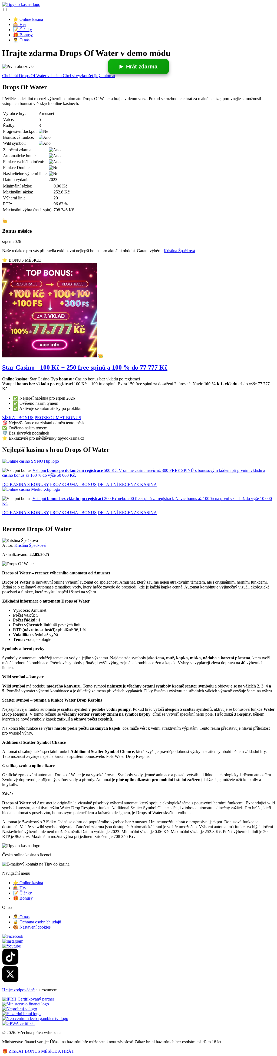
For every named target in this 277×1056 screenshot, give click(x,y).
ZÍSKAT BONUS (18, 417)
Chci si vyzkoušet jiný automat (89, 75)
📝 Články (22, 29)
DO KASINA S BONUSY (25, 484)
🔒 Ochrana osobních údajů (37, 922)
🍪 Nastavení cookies (32, 927)
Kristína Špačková (179, 250)
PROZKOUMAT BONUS (58, 417)
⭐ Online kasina (28, 19)
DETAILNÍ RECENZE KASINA (127, 484)
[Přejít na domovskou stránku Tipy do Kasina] (21, 4)
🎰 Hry (19, 24)
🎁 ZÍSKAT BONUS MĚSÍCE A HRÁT (38, 1051)
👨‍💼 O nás (21, 40)
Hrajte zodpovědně (18, 990)
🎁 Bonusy (23, 34)
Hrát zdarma (141, 67)
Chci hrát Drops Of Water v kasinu (32, 75)
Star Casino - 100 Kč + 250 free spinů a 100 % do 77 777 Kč (84, 367)
